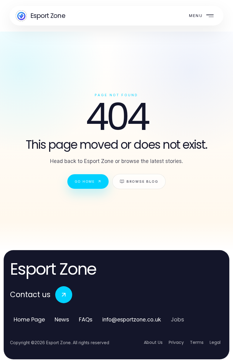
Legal (215, 342)
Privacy (176, 342)
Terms (197, 342)
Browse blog (142, 181)
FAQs (86, 319)
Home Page (29, 319)
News (62, 319)
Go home (85, 181)
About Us (153, 342)
